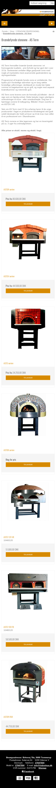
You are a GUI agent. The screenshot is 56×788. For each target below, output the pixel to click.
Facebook (29, 771)
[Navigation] (4, 23)
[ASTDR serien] (28, 159)
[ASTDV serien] (28, 246)
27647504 (39, 763)
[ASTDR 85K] (28, 686)
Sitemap (42, 768)
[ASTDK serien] (28, 420)
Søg (52, 3)
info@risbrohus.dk (43, 765)
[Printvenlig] (53, 31)
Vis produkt (28, 204)
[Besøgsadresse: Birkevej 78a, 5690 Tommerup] (28, 12)
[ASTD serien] (28, 333)
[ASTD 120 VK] (28, 507)
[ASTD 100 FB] (28, 596)
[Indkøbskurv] (52, 23)
